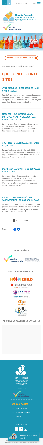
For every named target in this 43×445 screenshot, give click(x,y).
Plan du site (33, 442)
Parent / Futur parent (21, 408)
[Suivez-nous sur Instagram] (25, 430)
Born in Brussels (24, 15)
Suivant (26, 221)
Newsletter (22, 3)
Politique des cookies (20, 442)
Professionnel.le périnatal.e (23, 412)
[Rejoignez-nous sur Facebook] (16, 430)
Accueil (13, 66)
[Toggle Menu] (38, 3)
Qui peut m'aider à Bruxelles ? (20, 58)
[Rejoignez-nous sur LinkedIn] (21, 430)
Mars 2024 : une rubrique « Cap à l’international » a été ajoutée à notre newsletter (18, 117)
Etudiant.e (18, 416)
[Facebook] (14, 229)
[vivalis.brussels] (12, 24)
